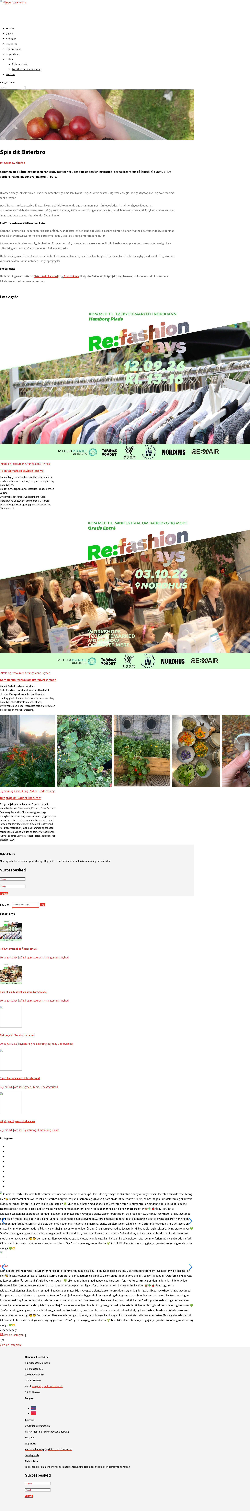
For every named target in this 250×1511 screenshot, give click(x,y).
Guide (55, 1130)
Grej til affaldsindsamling (26, 69)
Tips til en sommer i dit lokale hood (20, 1078)
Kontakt (10, 74)
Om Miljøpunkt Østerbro (37, 1425)
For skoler (30, 1437)
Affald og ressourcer (12, 463)
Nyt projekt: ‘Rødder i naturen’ (20, 798)
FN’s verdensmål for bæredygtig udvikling (47, 1431)
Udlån (9, 59)
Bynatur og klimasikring (14, 791)
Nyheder (11, 38)
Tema (36, 1087)
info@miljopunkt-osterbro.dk (47, 1386)
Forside (10, 28)
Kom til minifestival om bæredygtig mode (28, 680)
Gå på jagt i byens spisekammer (17, 1121)
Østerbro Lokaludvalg (46, 276)
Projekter (11, 44)
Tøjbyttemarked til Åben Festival (22, 471)
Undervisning (13, 49)
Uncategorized (49, 1087)
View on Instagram (13, 1335)
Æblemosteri (19, 64)
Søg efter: (5, 904)
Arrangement (33, 463)
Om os (9, 33)
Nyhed (21, 162)
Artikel (18, 1087)
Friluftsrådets (71, 276)
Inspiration (12, 54)
